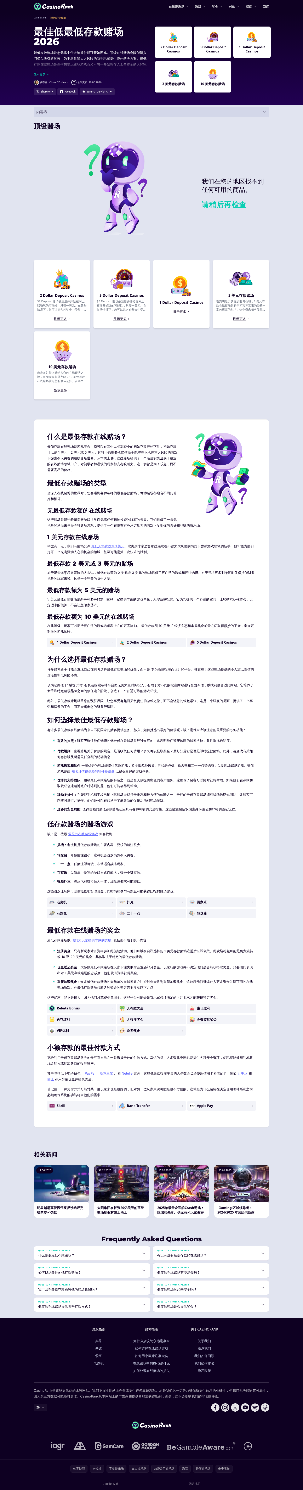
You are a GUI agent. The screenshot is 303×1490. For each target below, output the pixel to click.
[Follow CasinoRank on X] (235, 1407)
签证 (50, 1079)
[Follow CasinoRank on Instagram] (225, 1407)
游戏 (198, 6)
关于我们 (204, 1341)
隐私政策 (204, 1370)
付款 (232, 6)
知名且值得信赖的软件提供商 (93, 771)
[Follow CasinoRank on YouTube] (245, 1407)
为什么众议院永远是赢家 (151, 1341)
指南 (249, 6)
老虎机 (99, 1363)
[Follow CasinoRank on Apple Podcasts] (265, 1407)
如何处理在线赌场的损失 (151, 1370)
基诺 (98, 1348)
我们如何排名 (204, 1363)
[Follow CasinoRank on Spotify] (255, 1407)
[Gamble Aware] (201, 1446)
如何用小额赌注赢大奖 (151, 1356)
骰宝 (98, 1356)
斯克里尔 (106, 1073)
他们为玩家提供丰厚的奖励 (91, 940)
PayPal (90, 1073)
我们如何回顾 (204, 1356)
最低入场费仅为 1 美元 (107, 546)
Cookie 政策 (110, 1484)
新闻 (266, 6)
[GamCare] (109, 1446)
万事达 (242, 1073)
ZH (38, 1407)
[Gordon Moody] (145, 1446)
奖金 (215, 6)
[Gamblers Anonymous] (79, 1446)
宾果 (98, 1341)
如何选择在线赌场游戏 (151, 1348)
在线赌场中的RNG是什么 (151, 1363)
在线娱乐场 (176, 6)
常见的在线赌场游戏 (83, 834)
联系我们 (204, 1348)
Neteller (128, 1073)
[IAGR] (58, 1446)
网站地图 (194, 1484)
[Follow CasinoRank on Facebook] (215, 1407)
